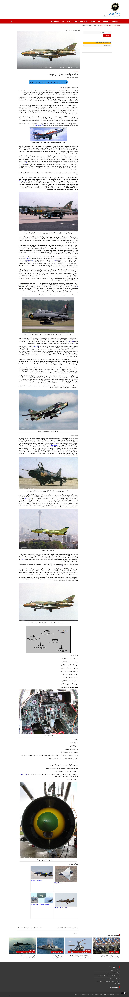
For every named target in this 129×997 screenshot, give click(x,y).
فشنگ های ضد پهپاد (115, 970)
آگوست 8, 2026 (115, 957)
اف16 (23, 559)
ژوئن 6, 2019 (60, 957)
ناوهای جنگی (54, 952)
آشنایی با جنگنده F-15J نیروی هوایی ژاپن (66, 927)
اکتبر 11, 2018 (32, 957)
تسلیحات (93, 21)
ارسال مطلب (106, 21)
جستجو (107, 35)
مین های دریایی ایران (115, 978)
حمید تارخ (67, 77)
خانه (63, 21)
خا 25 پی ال (36, 346)
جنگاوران (114, 13)
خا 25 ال (29, 258)
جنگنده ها (76, 71)
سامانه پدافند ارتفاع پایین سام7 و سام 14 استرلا (31, 927)
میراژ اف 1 (62, 565)
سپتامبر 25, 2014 (74, 77)
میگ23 (42, 125)
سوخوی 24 (28, 162)
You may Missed (113, 935)
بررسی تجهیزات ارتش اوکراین (110, 956)
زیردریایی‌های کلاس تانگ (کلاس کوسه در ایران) (109, 975)
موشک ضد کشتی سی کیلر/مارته (112, 973)
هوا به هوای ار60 (29, 260)
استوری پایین (111, 952)
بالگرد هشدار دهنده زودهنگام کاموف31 (79, 956)
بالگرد (70, 952)
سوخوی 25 (54, 445)
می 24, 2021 (88, 957)
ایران (99, 21)
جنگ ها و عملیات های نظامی (81, 21)
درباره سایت (115, 21)
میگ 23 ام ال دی (69, 341)
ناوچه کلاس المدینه (57, 956)
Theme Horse (90, 994)
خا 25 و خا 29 (23, 774)
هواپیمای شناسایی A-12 (28, 956)
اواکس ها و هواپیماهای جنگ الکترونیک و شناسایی (81, 952)
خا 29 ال (57, 260)
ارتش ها (69, 21)
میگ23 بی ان (28, 498)
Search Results (55, 21)
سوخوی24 (36, 125)
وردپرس (76, 994)
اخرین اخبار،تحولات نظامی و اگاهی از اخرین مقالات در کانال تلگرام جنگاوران (47, 83)
